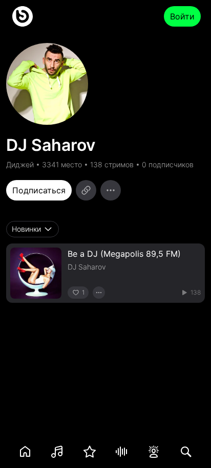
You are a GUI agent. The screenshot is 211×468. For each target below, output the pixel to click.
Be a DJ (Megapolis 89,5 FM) (124, 254)
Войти (182, 16)
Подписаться (39, 190)
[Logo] (22, 16)
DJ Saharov (87, 266)
